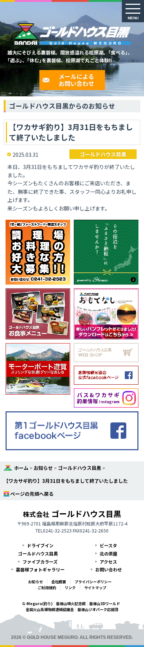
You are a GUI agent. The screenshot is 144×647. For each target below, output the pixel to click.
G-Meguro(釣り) (37, 603)
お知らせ (43, 467)
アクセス (108, 561)
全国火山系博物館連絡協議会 (50, 609)
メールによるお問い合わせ (76, 80)
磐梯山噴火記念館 (71, 603)
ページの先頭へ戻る (32, 493)
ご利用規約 (47, 587)
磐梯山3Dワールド (104, 603)
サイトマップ (95, 587)
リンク (70, 587)
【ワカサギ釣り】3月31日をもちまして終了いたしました (66, 480)
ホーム (21, 467)
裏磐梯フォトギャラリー (40, 569)
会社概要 (58, 581)
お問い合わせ (108, 569)
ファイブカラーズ (40, 561)
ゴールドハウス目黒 (103, 154)
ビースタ (108, 545)
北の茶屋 (108, 553)
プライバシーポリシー (93, 581)
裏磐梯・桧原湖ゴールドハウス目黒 (72, 34)
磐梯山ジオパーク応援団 (98, 609)
